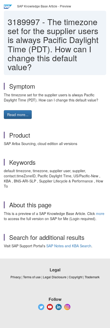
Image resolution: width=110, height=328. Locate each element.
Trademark (92, 277)
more (100, 213)
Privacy (15, 277)
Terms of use (32, 277)
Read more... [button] (17, 114)
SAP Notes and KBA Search (68, 245)
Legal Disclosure (55, 277)
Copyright (75, 277)
